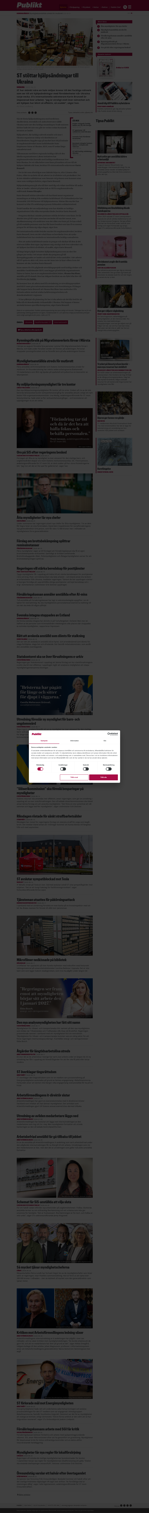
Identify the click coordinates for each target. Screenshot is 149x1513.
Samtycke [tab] (44, 741)
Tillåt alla (103, 777)
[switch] (63, 769)
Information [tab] (74, 741)
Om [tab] (105, 741)
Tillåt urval (74, 777)
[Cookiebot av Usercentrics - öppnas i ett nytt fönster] (109, 734)
